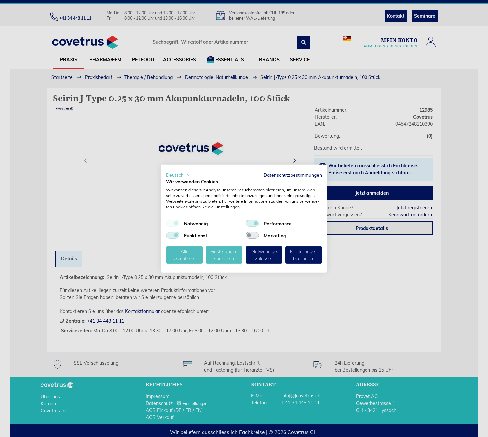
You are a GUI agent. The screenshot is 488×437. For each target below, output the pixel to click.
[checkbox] (172, 223)
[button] (178, 175)
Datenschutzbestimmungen (293, 174)
